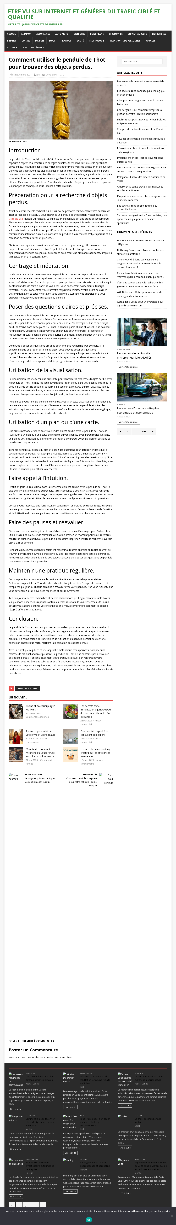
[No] (171, 1216)
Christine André (125, 259)
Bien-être (79, 33)
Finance (11, 40)
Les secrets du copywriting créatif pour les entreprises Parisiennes (95, 753)
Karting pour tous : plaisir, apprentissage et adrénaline (95, 1164)
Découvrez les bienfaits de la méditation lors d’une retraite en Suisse (95, 1080)
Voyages (150, 40)
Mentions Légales (33, 47)
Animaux (26, 33)
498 (144, 431)
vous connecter (30, 1057)
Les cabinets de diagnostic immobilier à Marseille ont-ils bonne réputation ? (139, 263)
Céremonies (116, 33)
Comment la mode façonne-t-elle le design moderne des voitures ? (41, 1122)
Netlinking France (126, 250)
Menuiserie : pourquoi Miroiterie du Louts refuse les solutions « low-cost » (40, 753)
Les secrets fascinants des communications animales (39, 1078)
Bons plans (97, 33)
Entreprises (159, 33)
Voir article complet (128, 366)
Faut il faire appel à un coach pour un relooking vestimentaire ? (95, 1122)
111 (34, 1205)
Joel (38, 74)
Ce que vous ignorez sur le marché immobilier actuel (149, 1078)
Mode (52, 40)
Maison (39, 40)
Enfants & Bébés (137, 33)
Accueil (11, 33)
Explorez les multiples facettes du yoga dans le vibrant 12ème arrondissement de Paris (151, 1166)
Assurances (43, 33)
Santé (80, 40)
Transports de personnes (125, 40)
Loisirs (26, 40)
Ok (88, 1219)
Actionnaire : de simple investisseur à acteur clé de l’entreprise (40, 1166)
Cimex (120, 273)
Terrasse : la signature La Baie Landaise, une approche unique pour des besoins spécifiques (142, 219)
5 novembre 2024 (22, 74)
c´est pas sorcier (126, 282)
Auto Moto (62, 33)
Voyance (12, 47)
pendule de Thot (27, 688)
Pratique (66, 40)
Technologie (96, 40)
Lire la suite (15, 1109)
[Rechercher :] (142, 61)
